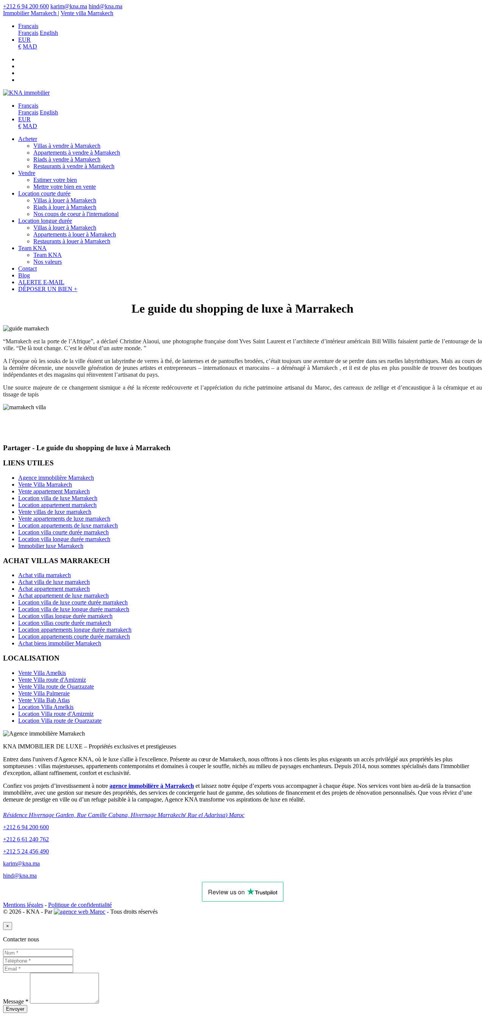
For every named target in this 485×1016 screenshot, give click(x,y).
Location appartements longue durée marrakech (74, 629)
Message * (15, 1001)
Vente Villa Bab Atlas (44, 700)
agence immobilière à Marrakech (152, 786)
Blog (24, 275)
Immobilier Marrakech (30, 13)
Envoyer (15, 1009)
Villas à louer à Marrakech (64, 200)
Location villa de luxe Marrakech (57, 498)
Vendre (26, 173)
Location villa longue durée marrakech (64, 539)
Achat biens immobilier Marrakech (59, 643)
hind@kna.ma (105, 6)
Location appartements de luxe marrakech (68, 525)
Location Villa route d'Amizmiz (56, 714)
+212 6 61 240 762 (26, 839)
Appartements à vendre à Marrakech (76, 152)
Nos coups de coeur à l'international (76, 214)
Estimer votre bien (55, 180)
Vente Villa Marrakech (45, 484)
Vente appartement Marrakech (54, 491)
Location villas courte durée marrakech (64, 623)
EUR (24, 39)
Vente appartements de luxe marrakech (64, 518)
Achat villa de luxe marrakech (54, 582)
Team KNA (32, 248)
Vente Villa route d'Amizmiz (52, 679)
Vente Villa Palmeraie (44, 693)
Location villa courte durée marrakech (63, 532)
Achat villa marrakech (44, 575)
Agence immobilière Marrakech (56, 477)
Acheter (27, 139)
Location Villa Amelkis (46, 707)
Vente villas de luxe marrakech (54, 512)
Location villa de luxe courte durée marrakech (73, 602)
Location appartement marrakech (57, 505)
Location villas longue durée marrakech (65, 616)
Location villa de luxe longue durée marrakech (73, 609)
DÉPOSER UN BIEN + (47, 289)
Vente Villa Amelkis (42, 673)
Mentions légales (23, 905)
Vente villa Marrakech (87, 13)
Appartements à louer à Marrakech (74, 234)
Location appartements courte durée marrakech (74, 636)
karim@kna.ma (68, 6)
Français (28, 26)
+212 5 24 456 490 (26, 851)
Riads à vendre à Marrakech (66, 159)
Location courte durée (44, 193)
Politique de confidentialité (80, 905)
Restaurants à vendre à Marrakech (73, 166)
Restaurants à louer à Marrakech (71, 241)
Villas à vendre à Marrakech (66, 145)
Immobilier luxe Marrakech (50, 546)
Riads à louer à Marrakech (64, 207)
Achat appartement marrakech (54, 588)
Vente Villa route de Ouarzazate (56, 686)
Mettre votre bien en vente (64, 186)
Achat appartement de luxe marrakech (63, 595)
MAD (30, 46)
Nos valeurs (47, 261)
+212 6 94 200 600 (26, 6)
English (49, 33)
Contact (27, 268)
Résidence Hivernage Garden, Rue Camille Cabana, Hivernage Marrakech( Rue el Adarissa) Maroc (123, 815)
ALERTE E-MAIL (41, 282)
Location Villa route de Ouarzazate (60, 720)
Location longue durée (45, 221)
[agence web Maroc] (79, 911)
